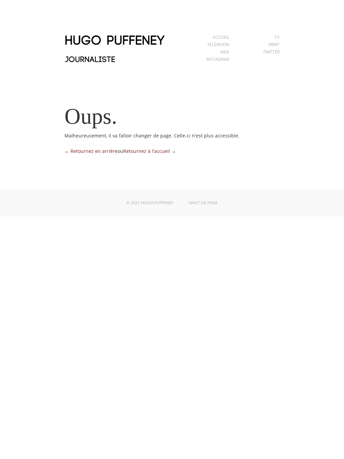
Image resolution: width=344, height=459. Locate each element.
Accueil (221, 37)
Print (274, 44)
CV (277, 37)
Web (224, 52)
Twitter (271, 52)
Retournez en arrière (94, 151)
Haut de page (203, 203)
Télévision (218, 44)
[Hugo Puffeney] (114, 66)
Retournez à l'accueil (146, 151)
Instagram (217, 59)
